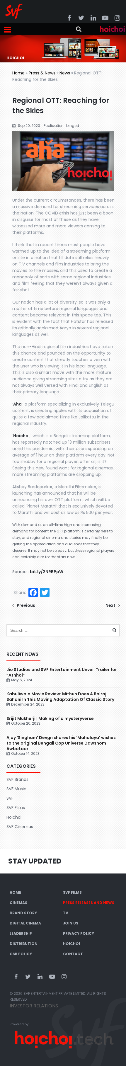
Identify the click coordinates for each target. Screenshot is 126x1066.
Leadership (21, 933)
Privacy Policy (78, 933)
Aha (17, 404)
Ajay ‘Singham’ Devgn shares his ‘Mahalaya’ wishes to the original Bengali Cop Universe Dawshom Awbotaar (61, 743)
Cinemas (18, 902)
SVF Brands (17, 779)
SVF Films (15, 807)
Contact (73, 953)
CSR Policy (21, 953)
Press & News (42, 73)
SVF (9, 798)
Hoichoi (21, 436)
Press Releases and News (88, 902)
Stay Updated (34, 861)
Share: (19, 592)
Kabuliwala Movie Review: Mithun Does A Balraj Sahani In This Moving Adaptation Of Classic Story (60, 696)
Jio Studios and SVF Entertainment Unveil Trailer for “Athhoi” (61, 672)
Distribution (24, 943)
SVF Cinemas (19, 827)
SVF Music (16, 789)
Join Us (70, 923)
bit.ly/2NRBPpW (46, 572)
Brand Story (23, 912)
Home (18, 73)
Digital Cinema (25, 923)
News (64, 73)
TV (65, 912)
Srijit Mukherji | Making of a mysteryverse (50, 718)
